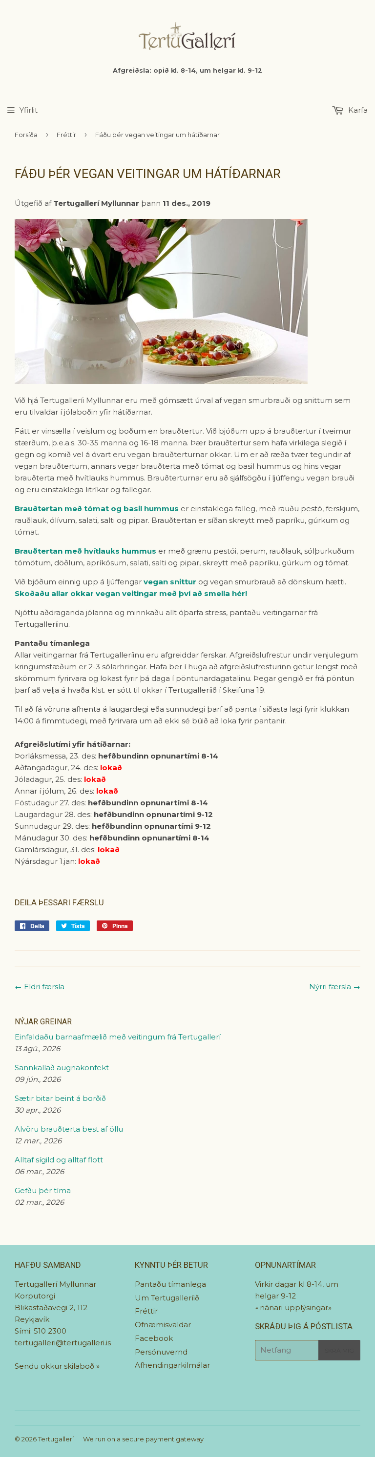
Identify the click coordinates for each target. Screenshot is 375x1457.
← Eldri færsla (39, 986)
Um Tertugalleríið (167, 1297)
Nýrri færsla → (334, 986)
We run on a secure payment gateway (143, 1439)
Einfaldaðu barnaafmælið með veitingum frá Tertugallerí (118, 1036)
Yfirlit (29, 110)
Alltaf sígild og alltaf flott (59, 1159)
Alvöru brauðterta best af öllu (69, 1129)
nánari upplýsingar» (296, 1307)
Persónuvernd (161, 1352)
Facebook (154, 1338)
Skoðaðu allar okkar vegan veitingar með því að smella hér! (131, 593)
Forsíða (26, 135)
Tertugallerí (56, 1439)
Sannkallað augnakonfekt (62, 1067)
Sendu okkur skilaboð (55, 1366)
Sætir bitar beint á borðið (60, 1098)
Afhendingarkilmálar (172, 1365)
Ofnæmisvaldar (163, 1324)
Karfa (357, 110)
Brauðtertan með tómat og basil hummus (98, 508)
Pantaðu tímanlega (170, 1284)
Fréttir (66, 135)
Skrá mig (339, 1350)
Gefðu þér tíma (43, 1190)
